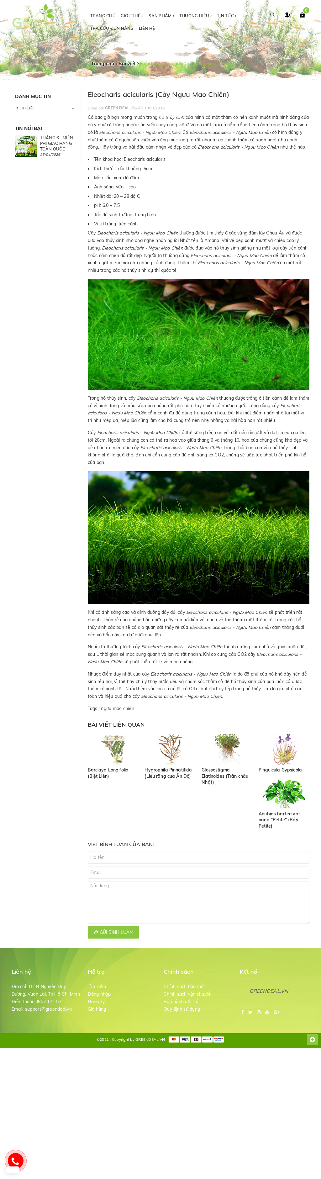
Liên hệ (147, 28)
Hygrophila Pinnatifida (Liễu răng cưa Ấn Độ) (168, 773)
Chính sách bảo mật (184, 986)
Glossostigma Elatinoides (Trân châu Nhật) (225, 776)
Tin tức (226, 15)
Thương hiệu (194, 15)
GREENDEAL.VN (269, 991)
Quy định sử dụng (182, 1009)
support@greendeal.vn (48, 1009)
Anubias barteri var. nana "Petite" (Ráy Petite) (280, 820)
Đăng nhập (99, 994)
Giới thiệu (132, 15)
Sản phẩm (160, 15)
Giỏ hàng (97, 1009)
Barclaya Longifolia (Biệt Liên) (108, 773)
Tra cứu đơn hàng (112, 28)
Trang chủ (103, 15)
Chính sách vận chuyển (188, 994)
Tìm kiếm (97, 986)
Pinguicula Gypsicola (280, 770)
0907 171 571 (49, 1001)
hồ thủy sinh (171, 117)
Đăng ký (96, 1001)
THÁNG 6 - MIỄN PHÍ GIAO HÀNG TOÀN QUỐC (56, 143)
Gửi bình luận (115, 932)
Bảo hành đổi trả (181, 1001)
